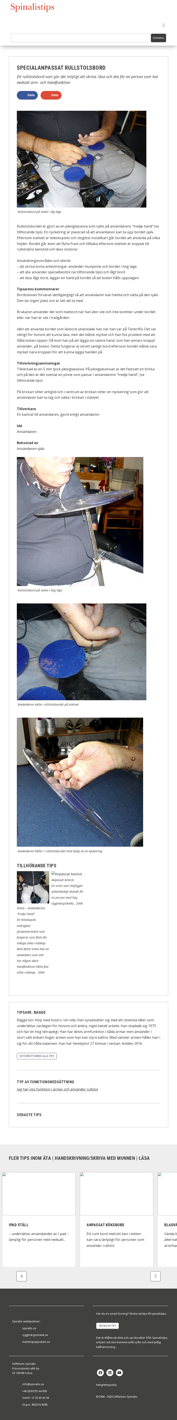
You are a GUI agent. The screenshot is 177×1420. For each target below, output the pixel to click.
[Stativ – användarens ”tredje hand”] (33, 902)
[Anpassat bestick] (66, 874)
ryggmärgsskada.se (35, 1335)
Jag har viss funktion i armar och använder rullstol (57, 1089)
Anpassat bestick (62, 880)
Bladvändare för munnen (111, 1225)
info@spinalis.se (33, 1384)
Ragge (40, 1012)
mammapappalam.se (36, 1342)
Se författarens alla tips (37, 1056)
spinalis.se (29, 1328)
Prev (21, 1276)
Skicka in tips (107, 1326)
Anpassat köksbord (28, 1225)
